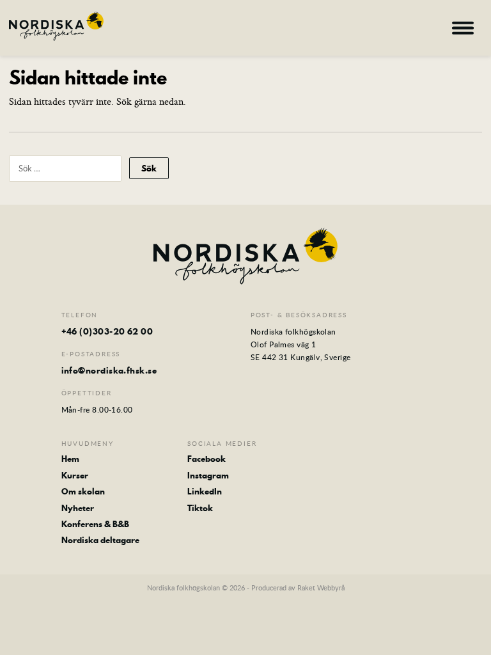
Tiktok (200, 508)
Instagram (208, 475)
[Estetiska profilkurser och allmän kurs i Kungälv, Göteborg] (56, 26)
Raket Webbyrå (321, 587)
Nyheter (77, 508)
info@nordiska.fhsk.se (109, 370)
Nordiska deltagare (100, 540)
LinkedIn (204, 491)
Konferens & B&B (95, 524)
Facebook (206, 459)
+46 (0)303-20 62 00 (107, 331)
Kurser (74, 475)
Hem (70, 459)
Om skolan (83, 491)
